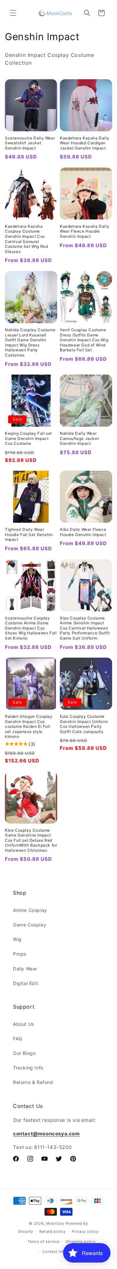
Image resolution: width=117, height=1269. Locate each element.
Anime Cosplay (30, 910)
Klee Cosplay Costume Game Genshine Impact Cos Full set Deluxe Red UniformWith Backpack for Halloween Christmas (31, 840)
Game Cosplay (29, 924)
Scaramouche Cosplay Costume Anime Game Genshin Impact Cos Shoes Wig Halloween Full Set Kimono (31, 628)
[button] (13, 13)
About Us (23, 1024)
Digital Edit (25, 983)
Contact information (62, 1251)
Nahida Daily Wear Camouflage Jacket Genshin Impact (79, 438)
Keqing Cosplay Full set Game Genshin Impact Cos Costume (28, 438)
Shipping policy (81, 1241)
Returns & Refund (33, 1082)
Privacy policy (85, 1231)
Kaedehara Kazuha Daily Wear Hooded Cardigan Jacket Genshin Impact (84, 143)
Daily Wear (25, 968)
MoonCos (55, 1223)
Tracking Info (28, 1067)
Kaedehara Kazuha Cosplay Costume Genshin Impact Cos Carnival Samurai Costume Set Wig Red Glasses (26, 239)
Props (19, 954)
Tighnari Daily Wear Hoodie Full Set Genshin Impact (29, 534)
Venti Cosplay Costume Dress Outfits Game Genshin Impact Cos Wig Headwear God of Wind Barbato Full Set (84, 339)
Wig (17, 939)
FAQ (17, 1038)
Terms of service (43, 1241)
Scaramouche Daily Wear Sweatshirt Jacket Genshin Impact (30, 143)
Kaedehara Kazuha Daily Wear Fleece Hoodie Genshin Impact (84, 231)
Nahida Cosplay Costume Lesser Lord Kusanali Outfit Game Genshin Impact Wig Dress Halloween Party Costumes (30, 342)
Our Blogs (24, 1053)
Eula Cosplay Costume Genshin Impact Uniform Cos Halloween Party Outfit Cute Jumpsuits (84, 724)
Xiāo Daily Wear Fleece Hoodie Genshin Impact (83, 532)
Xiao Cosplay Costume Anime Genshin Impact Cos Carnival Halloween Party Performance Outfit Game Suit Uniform (85, 628)
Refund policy (52, 1231)
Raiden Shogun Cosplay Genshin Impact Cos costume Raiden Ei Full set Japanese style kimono (29, 726)
